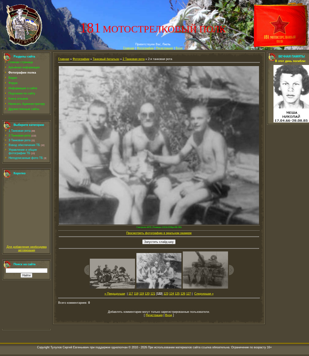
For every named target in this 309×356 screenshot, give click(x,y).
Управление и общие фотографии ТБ (23, 151)
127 (188, 293)
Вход (179, 48)
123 (166, 293)
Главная (128, 48)
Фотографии (145, 48)
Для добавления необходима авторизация (27, 248)
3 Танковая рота (20, 140)
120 (147, 293)
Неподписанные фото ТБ (26, 158)
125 (177, 293)
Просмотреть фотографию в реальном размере (159, 233)
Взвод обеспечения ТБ (24, 145)
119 (141, 293)
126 (183, 293)
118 (136, 293)
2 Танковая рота (20, 135)
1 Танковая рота (20, 130)
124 (171, 293)
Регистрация (164, 48)
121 (152, 293)
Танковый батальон (106, 59)
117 (130, 293)
